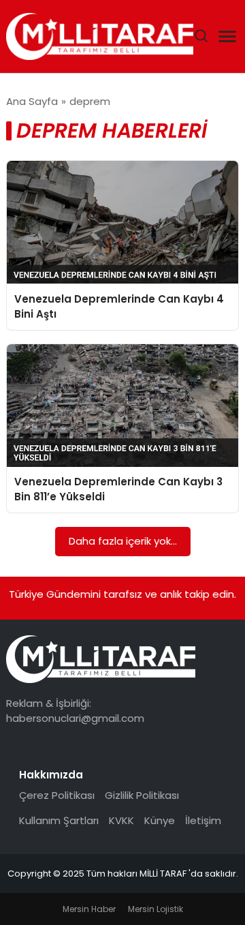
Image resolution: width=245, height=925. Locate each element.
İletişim (203, 820)
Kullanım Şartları (59, 820)
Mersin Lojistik (155, 909)
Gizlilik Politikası (142, 795)
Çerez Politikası (57, 795)
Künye (159, 820)
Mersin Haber (89, 909)
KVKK (121, 820)
